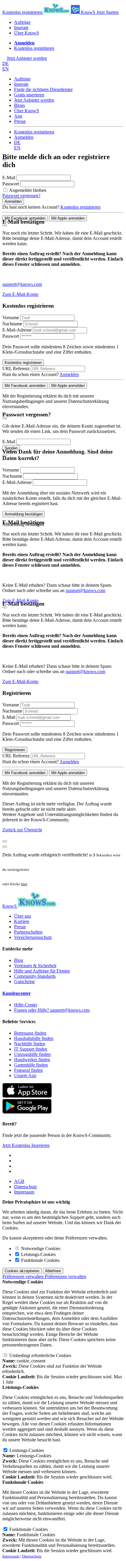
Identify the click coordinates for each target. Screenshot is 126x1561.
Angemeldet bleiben (27, 190)
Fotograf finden (28, 1070)
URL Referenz (16, 368)
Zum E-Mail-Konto (20, 294)
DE (5, 63)
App (18, 115)
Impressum (24, 1191)
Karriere (21, 921)
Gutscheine (24, 981)
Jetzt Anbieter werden (34, 100)
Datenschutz (25, 1186)
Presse (20, 121)
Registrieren (15, 750)
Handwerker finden (32, 1059)
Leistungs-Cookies (38, 1254)
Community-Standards (35, 976)
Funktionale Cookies (39, 1260)
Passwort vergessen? (21, 195)
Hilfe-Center (25, 1004)
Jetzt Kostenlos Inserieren (26, 1145)
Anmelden (23, 137)
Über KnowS (26, 32)
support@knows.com (22, 284)
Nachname (12, 323)
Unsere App (25, 1075)
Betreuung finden (30, 1033)
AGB (19, 1181)
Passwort (11, 183)
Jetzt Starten (107, 12)
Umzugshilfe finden (32, 1054)
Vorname (10, 317)
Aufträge (22, 22)
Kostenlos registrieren (23, 12)
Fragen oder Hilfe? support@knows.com (52, 1010)
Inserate (21, 27)
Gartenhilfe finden (31, 1064)
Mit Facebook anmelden (25, 218)
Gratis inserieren (29, 94)
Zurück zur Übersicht (22, 829)
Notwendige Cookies (40, 1248)
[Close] (4, 225)
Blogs (19, 105)
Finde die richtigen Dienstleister (43, 89)
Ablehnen (53, 1271)
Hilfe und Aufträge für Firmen (42, 970)
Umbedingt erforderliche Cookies (39, 1355)
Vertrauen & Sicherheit (35, 965)
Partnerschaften (28, 931)
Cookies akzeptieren (22, 1271)
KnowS (88, 12)
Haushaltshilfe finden (33, 1038)
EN (5, 68)
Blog (18, 960)
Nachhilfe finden (29, 1043)
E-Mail (9, 177)
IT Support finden (30, 1048)
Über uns (22, 916)
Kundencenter (16, 993)
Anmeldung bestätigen (23, 514)
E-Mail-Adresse (17, 329)
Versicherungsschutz (33, 937)
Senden (11, 448)
